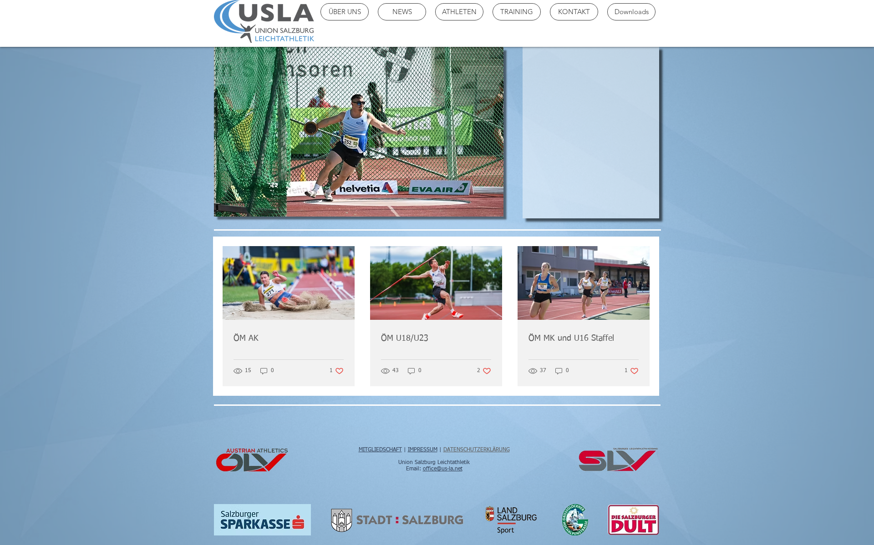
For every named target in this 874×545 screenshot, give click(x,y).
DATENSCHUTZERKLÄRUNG (476, 450)
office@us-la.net (442, 469)
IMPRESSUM (422, 450)
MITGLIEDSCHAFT (380, 450)
